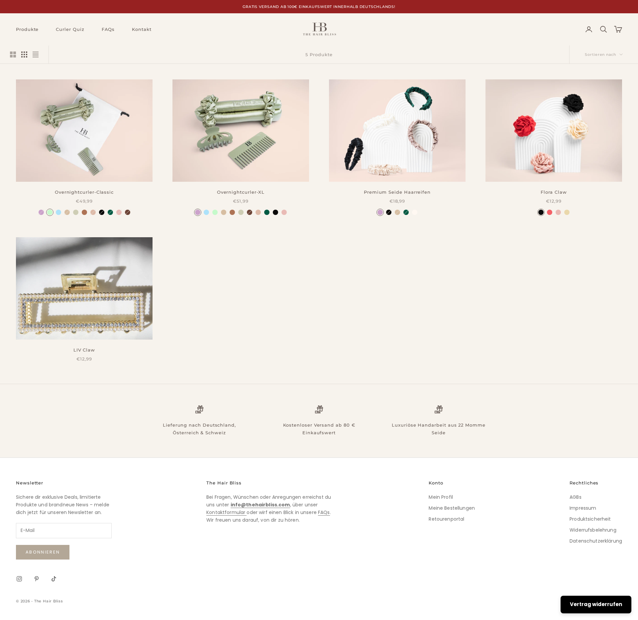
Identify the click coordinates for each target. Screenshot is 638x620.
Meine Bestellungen (452, 508)
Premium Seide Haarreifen (397, 192)
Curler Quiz (70, 29)
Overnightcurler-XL (241, 192)
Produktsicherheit (590, 519)
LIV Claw (84, 350)
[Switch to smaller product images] (24, 54)
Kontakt (141, 29)
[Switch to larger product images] (13, 54)
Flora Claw (554, 192)
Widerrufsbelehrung (593, 530)
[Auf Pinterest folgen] (36, 578)
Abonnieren (43, 552)
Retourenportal (446, 519)
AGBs (576, 497)
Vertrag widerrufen (596, 604)
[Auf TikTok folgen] (54, 578)
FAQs (108, 29)
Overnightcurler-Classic (84, 192)
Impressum (583, 508)
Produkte (27, 29)
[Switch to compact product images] (36, 54)
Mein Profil (441, 497)
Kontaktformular (226, 512)
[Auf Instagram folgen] (19, 578)
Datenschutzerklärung (596, 541)
